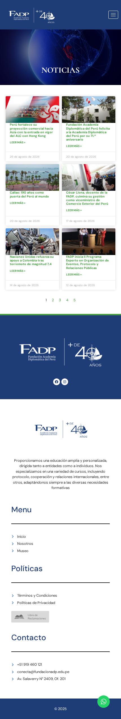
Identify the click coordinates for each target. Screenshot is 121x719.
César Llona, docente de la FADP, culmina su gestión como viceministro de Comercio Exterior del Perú (87, 198)
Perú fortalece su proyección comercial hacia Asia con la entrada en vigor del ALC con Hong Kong (31, 130)
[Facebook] (56, 381)
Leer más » (17, 142)
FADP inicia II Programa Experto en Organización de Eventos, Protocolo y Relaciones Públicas (87, 262)
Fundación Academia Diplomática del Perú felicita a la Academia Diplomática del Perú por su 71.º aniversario (88, 132)
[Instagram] (64, 381)
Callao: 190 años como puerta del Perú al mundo (29, 194)
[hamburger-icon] (113, 15)
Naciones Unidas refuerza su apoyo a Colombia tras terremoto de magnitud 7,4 (32, 260)
